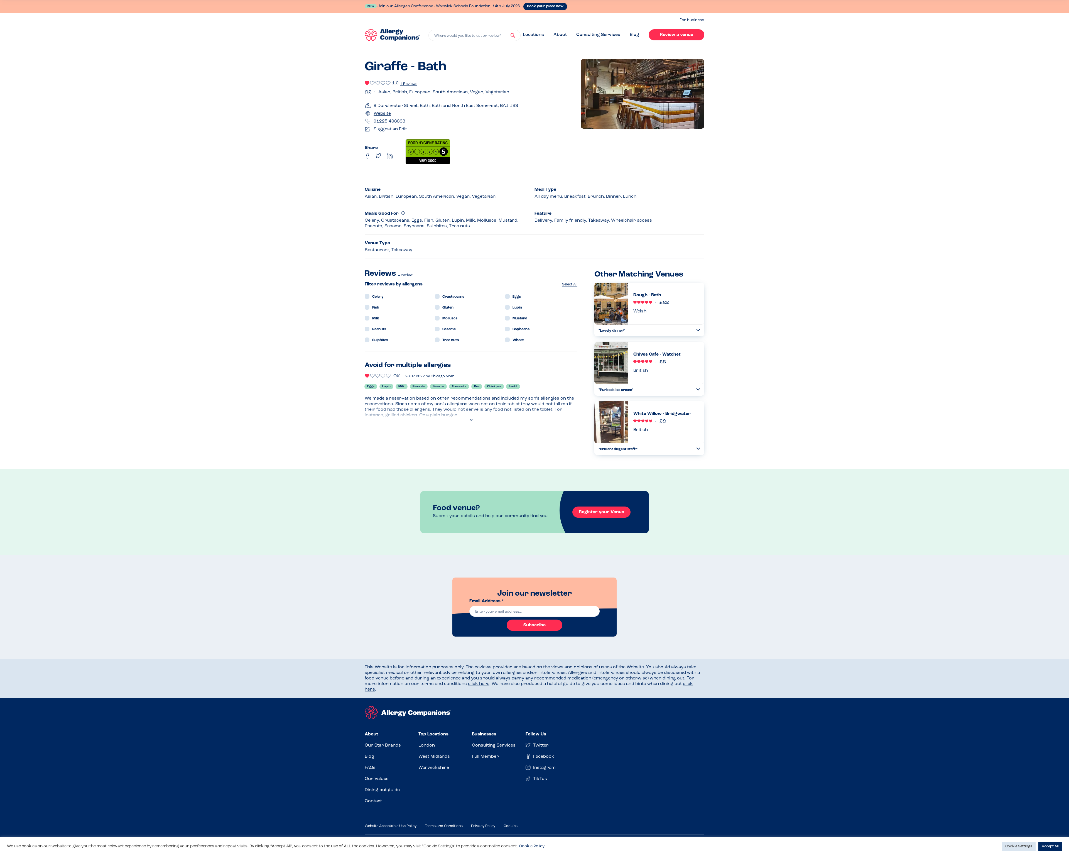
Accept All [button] (1050, 846)
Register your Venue (601, 512)
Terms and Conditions (444, 826)
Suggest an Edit (390, 129)
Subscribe (534, 625)
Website (382, 113)
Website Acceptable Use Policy (390, 826)
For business (692, 20)
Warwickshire (433, 767)
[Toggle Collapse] (698, 330)
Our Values (377, 779)
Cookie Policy (532, 846)
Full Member (485, 756)
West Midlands (434, 756)
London (426, 745)
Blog (634, 35)
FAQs (370, 767)
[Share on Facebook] (367, 155)
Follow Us (536, 734)
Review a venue (676, 35)
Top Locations (433, 734)
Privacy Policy (483, 826)
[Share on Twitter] (378, 155)
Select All (569, 284)
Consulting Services (598, 35)
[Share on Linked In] (390, 155)
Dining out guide (382, 790)
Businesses (484, 734)
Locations (533, 35)
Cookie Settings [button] (1018, 846)
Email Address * (486, 601)
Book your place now (545, 6)
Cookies (511, 826)
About (560, 35)
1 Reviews (408, 84)
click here (478, 684)
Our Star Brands (383, 745)
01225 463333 (389, 121)
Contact (373, 801)
